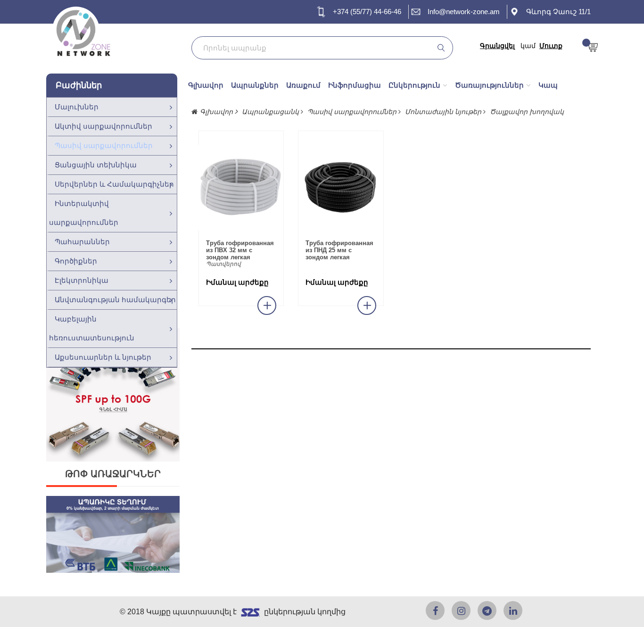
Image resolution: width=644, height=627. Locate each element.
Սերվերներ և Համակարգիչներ (114, 184)
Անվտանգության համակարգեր (115, 300)
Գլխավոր (205, 85)
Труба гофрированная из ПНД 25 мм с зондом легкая (339, 250)
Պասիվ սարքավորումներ (104, 145)
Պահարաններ (82, 242)
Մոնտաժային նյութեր (444, 112)
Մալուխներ (77, 107)
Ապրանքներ (255, 85)
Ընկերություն (414, 85)
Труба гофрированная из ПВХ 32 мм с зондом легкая (240, 250)
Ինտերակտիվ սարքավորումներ (83, 212)
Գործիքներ (76, 261)
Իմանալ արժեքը (237, 282)
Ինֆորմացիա (354, 85)
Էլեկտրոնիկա (81, 280)
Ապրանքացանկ (271, 112)
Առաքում (303, 85)
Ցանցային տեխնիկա (96, 165)
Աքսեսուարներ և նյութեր (103, 357)
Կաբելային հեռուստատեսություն (91, 328)
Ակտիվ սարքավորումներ (103, 126)
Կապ (548, 85)
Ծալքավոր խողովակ (527, 112)
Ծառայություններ (489, 85)
